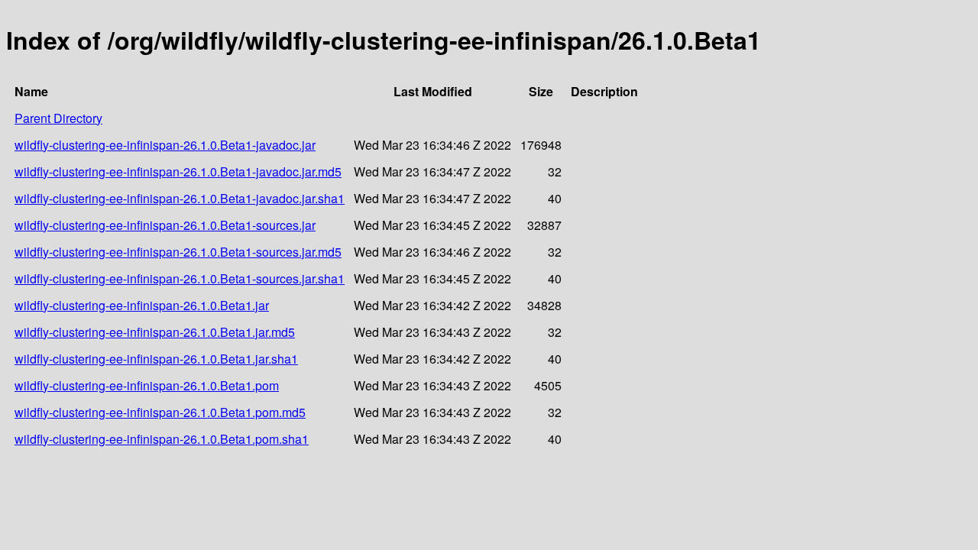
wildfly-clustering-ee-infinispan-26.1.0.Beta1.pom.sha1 (162, 439)
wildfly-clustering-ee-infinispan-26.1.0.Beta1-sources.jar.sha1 (180, 278)
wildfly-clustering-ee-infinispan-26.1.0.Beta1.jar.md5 (155, 332)
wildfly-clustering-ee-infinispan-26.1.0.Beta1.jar (142, 305)
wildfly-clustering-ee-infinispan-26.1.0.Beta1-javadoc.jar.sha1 (180, 198)
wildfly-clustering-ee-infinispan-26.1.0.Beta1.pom (147, 385)
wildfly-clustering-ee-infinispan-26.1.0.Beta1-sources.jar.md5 (178, 251)
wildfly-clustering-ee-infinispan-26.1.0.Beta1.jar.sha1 (156, 358)
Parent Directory (58, 118)
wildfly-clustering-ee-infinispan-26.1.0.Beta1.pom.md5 (160, 412)
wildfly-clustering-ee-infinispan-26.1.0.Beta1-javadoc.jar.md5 (178, 171)
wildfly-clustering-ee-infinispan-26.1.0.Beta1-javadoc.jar (165, 145)
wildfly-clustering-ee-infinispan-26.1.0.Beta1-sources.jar (165, 225)
